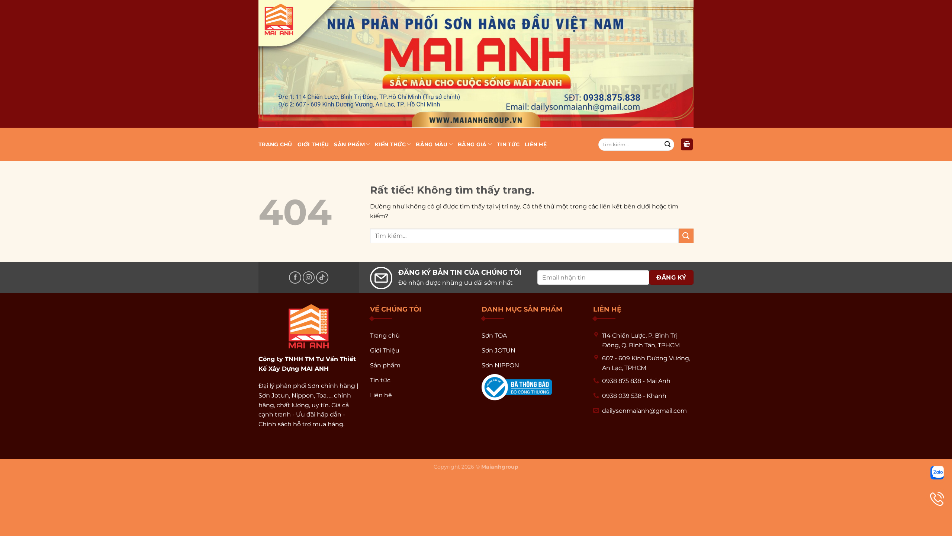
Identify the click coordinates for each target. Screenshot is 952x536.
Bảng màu (431, 144)
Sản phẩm (349, 144)
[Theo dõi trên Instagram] (309, 277)
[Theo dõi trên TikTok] (322, 277)
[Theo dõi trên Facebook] (295, 277)
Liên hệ (536, 144)
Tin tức (508, 144)
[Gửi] (667, 144)
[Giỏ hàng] (687, 144)
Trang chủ (275, 144)
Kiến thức (390, 144)
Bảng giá (472, 144)
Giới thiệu (313, 144)
